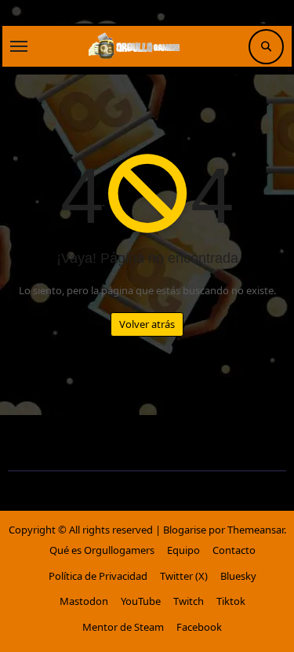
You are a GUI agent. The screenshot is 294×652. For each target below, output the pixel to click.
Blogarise (184, 530)
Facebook (199, 627)
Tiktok (230, 601)
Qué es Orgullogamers (101, 550)
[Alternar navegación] (18, 46)
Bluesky (238, 576)
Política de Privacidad (98, 576)
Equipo (183, 550)
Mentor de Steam (123, 627)
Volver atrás (147, 324)
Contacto (234, 550)
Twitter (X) (184, 576)
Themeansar (255, 530)
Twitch (188, 601)
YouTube (141, 601)
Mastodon (84, 601)
